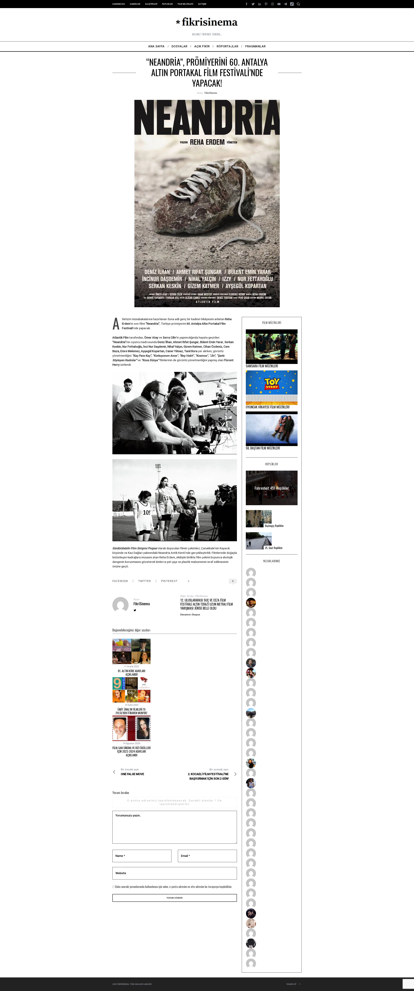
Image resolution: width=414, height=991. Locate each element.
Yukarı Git (291, 984)
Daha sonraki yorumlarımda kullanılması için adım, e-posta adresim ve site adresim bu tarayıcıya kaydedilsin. (173, 886)
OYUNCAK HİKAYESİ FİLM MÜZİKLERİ (267, 407)
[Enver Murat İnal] (271, 823)
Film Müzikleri (185, 4)
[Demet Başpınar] (271, 703)
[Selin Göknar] (271, 783)
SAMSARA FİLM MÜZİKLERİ (262, 365)
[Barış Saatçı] (271, 893)
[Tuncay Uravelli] (271, 713)
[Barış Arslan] (271, 663)
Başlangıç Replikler (274, 525)
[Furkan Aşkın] (271, 733)
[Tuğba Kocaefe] (271, 643)
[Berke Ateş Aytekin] (271, 773)
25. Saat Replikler (274, 547)
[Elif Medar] (271, 923)
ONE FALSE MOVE (132, 772)
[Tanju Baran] (271, 593)
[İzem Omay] (271, 813)
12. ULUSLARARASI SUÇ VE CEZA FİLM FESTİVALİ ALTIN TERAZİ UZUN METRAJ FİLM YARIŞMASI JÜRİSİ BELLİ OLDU (206, 604)
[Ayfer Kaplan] (271, 673)
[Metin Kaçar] (271, 613)
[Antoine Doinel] (271, 683)
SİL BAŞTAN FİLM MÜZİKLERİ (263, 448)
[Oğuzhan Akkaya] (271, 833)
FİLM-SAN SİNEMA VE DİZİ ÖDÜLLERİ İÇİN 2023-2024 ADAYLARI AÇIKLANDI (131, 751)
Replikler (167, 4)
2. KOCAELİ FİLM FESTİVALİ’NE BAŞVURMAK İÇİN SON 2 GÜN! (208, 774)
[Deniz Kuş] (271, 603)
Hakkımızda (118, 4)
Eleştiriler (151, 4)
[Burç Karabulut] (271, 653)
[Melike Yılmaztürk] (271, 853)
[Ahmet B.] (271, 573)
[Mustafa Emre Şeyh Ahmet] (271, 743)
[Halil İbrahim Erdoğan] (271, 583)
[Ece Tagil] (271, 883)
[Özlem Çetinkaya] (271, 623)
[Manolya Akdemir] (271, 933)
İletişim (202, 4)
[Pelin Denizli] (271, 873)
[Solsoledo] (271, 843)
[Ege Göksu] (271, 803)
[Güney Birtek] (271, 913)
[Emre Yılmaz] (271, 723)
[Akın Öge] (271, 693)
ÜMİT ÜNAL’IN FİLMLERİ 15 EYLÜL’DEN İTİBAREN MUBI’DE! (131, 711)
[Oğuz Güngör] (271, 964)
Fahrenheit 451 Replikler (272, 488)
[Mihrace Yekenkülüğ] (271, 953)
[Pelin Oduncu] (271, 763)
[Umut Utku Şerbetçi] (271, 753)
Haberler (135, 4)
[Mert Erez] (271, 943)
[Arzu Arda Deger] (271, 633)
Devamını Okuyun (190, 614)
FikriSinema (211, 92)
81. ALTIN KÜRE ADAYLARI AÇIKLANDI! (131, 673)
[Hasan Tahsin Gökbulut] (271, 903)
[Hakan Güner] (271, 793)
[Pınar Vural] (271, 863)
